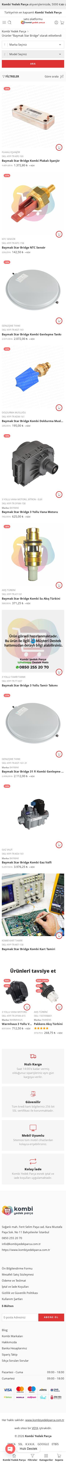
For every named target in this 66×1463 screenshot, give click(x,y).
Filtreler (12, 76)
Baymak (14, 507)
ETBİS (55, 1444)
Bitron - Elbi (35, 499)
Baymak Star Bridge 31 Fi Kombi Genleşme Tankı (33, 771)
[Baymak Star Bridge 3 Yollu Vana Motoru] (33, 463)
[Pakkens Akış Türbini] (49, 992)
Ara (33, 63)
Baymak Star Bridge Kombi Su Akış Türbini (31, 598)
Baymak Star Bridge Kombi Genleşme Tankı (31, 334)
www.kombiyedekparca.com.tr (44, 1420)
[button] (59, 147)
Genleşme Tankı (11, 325)
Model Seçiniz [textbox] (18, 54)
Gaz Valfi (7, 849)
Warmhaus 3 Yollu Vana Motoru (17, 1024)
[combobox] (33, 45)
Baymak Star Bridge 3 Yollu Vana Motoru (30, 512)
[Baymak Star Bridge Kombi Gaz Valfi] (33, 814)
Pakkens (46, 1020)
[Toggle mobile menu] (4, 22)
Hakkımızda (9, 1342)
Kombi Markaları (12, 1336)
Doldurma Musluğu (14, 412)
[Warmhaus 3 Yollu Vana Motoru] (17, 992)
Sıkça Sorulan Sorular (15, 1360)
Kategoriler (46, 1459)
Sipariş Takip (9, 1354)
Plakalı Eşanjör (11, 152)
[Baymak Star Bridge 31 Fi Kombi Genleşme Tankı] (33, 723)
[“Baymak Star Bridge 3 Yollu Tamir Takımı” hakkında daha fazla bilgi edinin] (59, 672)
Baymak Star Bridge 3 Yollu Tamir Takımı (30, 685)
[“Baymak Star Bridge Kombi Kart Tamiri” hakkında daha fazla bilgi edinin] (59, 935)
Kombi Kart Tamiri (12, 940)
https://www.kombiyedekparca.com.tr (26, 1250)
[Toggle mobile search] (10, 22)
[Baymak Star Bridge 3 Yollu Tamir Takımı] (33, 641)
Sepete (59, 1459)
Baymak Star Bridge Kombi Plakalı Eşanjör (31, 160)
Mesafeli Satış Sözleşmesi (18, 1274)
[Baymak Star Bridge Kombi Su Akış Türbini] (33, 554)
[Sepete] (62, 22)
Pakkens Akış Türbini (48, 1024)
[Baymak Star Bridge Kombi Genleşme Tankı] (33, 290)
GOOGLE (43, 1444)
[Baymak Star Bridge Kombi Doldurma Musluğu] (33, 377)
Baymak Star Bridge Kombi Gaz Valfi (27, 862)
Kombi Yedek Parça (14, 31)
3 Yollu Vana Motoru (14, 499)
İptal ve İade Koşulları (15, 1286)
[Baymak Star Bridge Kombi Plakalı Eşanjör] (33, 116)
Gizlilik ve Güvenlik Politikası (20, 1293)
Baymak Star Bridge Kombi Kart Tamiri (28, 949)
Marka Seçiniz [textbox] (18, 44)
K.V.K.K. (30, 1444)
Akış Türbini (8, 590)
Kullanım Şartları (12, 1299)
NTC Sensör (8, 239)
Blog (5, 1330)
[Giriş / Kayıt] (56, 22)
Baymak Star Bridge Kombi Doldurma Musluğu (33, 421)
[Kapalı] (61, 4)
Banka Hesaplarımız (14, 1348)
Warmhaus (16, 1020)
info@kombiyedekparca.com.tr (21, 1244)
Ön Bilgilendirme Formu (17, 1268)
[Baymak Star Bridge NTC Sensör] (33, 203)
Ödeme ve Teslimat (14, 1280)
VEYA (35, 1428)
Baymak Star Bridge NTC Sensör (23, 247)
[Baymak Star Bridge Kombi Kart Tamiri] (33, 905)
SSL (20, 1444)
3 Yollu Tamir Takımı (13, 677)
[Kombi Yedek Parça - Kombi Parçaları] (33, 22)
